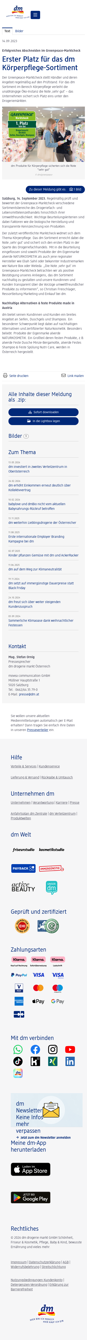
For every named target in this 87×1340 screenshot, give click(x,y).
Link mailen (76, 376)
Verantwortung (43, 803)
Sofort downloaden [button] (46, 412)
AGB (66, 1262)
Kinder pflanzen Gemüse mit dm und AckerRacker (43, 555)
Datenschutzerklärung (44, 1262)
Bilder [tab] (19, 31)
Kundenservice (49, 766)
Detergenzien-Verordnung (29, 1285)
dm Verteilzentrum (62, 814)
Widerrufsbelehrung (25, 1267)
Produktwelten (21, 818)
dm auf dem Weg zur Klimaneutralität (35, 569)
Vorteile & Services (24, 766)
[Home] (18, 12)
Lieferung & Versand (25, 777)
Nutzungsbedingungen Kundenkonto (37, 1280)
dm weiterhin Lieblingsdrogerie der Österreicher (42, 523)
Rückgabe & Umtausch (57, 777)
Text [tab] (7, 31)
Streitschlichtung (54, 1267)
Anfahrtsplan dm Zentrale (29, 814)
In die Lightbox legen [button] (46, 421)
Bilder (15, 436)
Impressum (19, 1262)
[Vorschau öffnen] (43, 134)
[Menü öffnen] (35, 15)
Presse (74, 803)
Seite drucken (19, 376)
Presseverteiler (37, 730)
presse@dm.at (29, 694)
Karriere (62, 803)
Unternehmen (21, 803)
